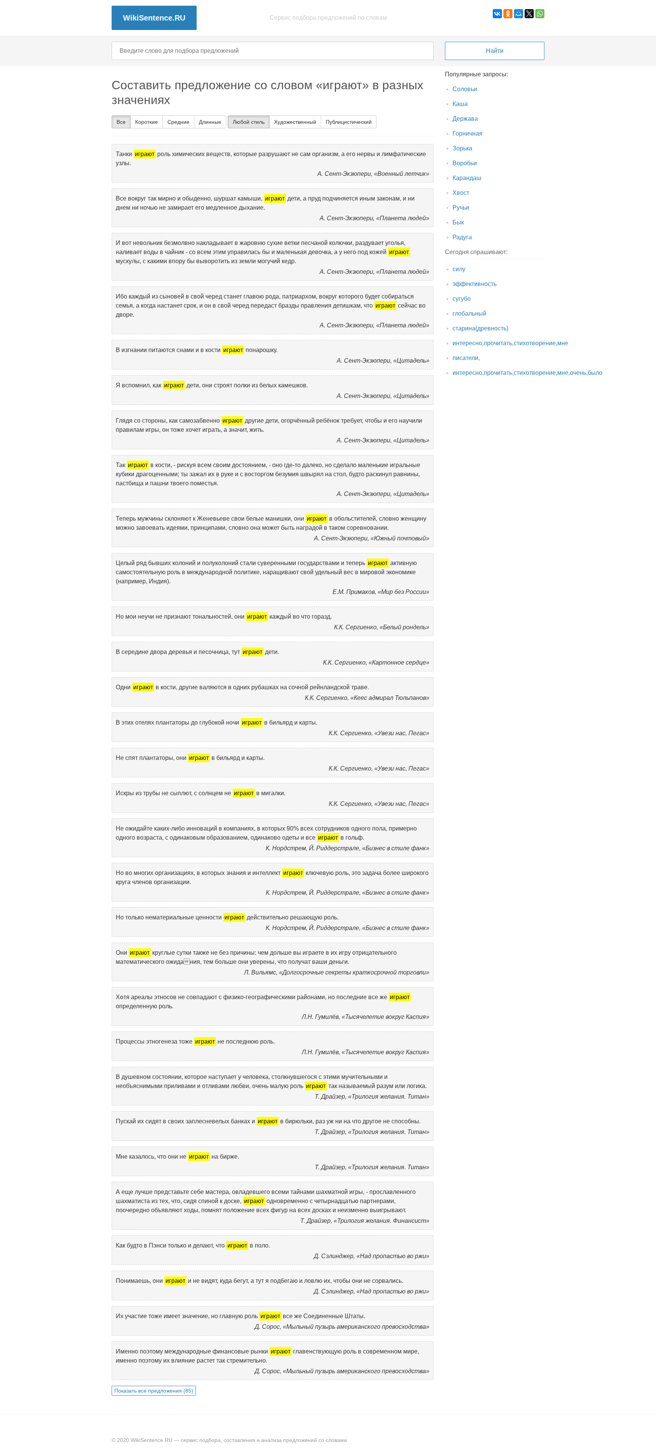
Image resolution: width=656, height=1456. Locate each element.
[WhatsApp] (539, 13)
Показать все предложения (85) (153, 1391)
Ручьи (461, 207)
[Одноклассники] (507, 13)
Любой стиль (249, 122)
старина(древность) (480, 328)
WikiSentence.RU (154, 18)
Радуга (462, 237)
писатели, (466, 358)
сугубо (462, 298)
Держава (465, 118)
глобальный (469, 313)
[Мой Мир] (518, 13)
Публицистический (349, 122)
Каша (460, 104)
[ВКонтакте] (497, 13)
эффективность (475, 284)
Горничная (468, 133)
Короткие (146, 122)
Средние (178, 122)
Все (121, 122)
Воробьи (465, 163)
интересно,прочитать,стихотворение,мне (510, 343)
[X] (529, 13)
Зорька (462, 148)
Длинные (210, 122)
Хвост (461, 193)
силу (459, 269)
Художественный (295, 122)
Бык (458, 222)
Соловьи (465, 89)
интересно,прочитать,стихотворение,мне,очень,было (527, 373)
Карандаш (467, 178)
